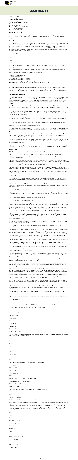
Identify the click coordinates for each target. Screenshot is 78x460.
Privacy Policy (42, 458)
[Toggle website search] (74, 3)
